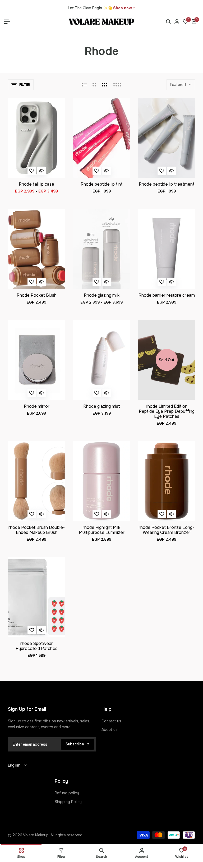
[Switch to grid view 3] (104, 84)
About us (110, 729)
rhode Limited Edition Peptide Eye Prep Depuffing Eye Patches (167, 411)
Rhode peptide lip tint (102, 184)
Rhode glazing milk (101, 295)
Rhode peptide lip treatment (167, 184)
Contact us (111, 721)
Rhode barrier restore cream (167, 295)
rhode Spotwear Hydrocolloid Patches (36, 646)
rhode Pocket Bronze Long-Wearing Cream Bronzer (166, 530)
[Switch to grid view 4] (117, 84)
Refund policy (67, 793)
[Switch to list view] (84, 84)
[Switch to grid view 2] (94, 84)
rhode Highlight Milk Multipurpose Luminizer (101, 530)
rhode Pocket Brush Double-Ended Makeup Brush (36, 530)
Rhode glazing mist (101, 406)
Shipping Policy (68, 801)
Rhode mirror (36, 406)
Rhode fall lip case (36, 184)
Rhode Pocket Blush (37, 295)
